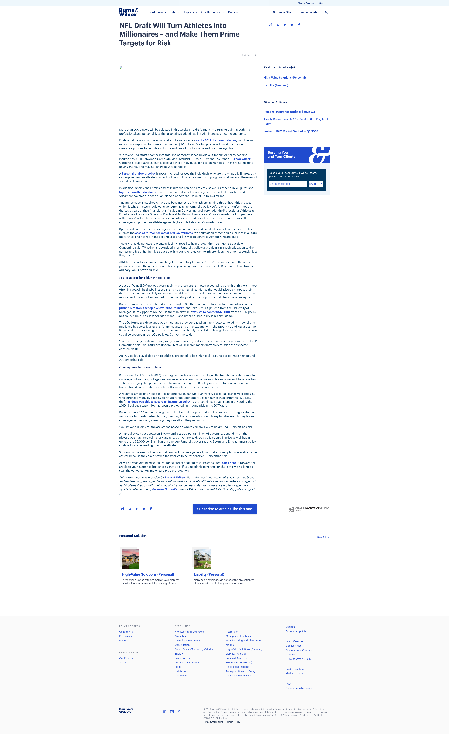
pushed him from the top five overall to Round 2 (151, 308)
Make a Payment (306, 3)
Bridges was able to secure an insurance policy (159, 401)
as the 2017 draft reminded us (216, 140)
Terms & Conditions (213, 722)
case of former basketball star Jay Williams (164, 233)
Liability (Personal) (276, 85)
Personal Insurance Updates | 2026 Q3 (289, 111)
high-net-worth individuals (137, 192)
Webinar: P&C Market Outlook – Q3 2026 (291, 131)
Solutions (156, 12)
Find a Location (310, 12)
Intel (173, 12)
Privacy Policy (233, 722)
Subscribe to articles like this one (224, 509)
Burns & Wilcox (241, 159)
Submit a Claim (283, 12)
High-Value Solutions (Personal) (285, 77)
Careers (233, 12)
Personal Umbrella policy (139, 173)
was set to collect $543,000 (211, 312)
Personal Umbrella (164, 489)
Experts (189, 12)
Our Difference (211, 12)
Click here (229, 463)
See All (321, 537)
